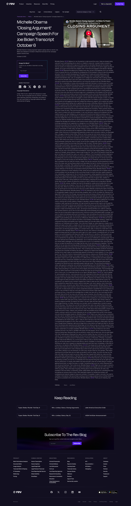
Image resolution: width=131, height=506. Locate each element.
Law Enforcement (53, 466)
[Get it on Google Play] (113, 492)
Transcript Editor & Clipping (20, 468)
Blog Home (32, 12)
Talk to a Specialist (106, 4)
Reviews (69, 476)
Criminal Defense (48, 12)
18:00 (99, 272)
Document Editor (17, 464)
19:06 (110, 285)
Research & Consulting (55, 473)
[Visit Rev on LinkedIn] (72, 492)
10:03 (108, 168)
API (86, 461)
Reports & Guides (71, 464)
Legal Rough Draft (35, 466)
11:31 (82, 190)
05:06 (57, 105)
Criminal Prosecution (54, 461)
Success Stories (71, 471)
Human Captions (35, 464)
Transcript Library (71, 468)
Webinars (69, 473)
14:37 (77, 230)
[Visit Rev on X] (58, 492)
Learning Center (71, 466)
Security (105, 471)
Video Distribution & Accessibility (54, 482)
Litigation (57, 12)
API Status (88, 466)
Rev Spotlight (66, 12)
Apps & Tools (70, 478)
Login (116, 501)
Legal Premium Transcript (37, 468)
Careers (105, 464)
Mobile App (16, 473)
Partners (105, 468)
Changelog (88, 468)
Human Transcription (36, 461)
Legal (39, 12)
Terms (90, 501)
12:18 (91, 199)
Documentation (89, 464)
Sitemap (111, 501)
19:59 (61, 298)
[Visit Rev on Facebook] (51, 492)
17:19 (108, 265)
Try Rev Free (119, 4)
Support (105, 476)
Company (105, 461)
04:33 (61, 96)
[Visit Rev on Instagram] (65, 492)
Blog (68, 461)
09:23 (90, 159)
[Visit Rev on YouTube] (79, 492)
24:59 (92, 365)
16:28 (110, 254)
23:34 (85, 345)
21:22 (88, 314)
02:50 (61, 70)
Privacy (95, 501)
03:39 (57, 83)
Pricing (15, 476)
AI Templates (16, 471)
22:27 (91, 328)
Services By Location (72, 481)
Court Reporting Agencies (55, 471)
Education (51, 478)
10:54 (61, 183)
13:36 (100, 217)
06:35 (101, 123)
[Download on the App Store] (102, 492)
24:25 (89, 358)
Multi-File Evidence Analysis (20, 461)
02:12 (66, 61)
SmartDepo (34, 476)
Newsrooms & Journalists (55, 476)
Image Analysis (17, 466)
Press (104, 466)
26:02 (92, 378)
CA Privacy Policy (103, 501)
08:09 (104, 143)
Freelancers (106, 473)
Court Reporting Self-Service (38, 471)
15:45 (98, 245)
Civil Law (51, 468)
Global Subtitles (35, 473)
